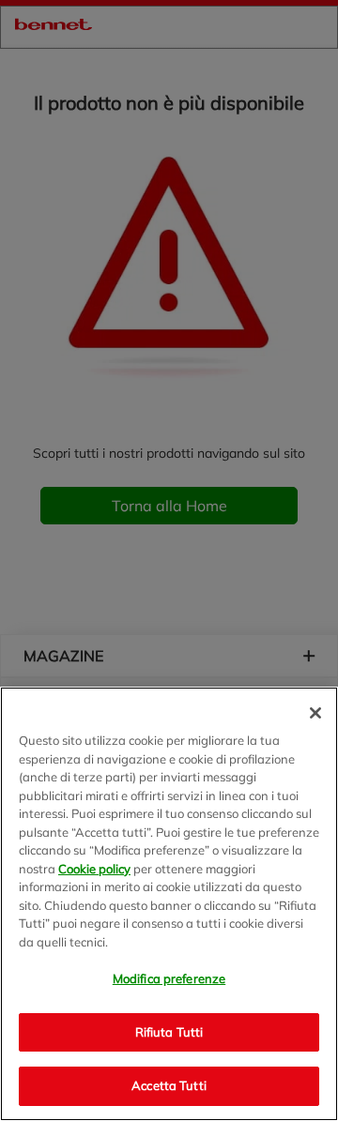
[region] (169, 904)
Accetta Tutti (169, 1085)
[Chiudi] (315, 713)
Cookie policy (94, 868)
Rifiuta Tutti (169, 1031)
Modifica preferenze (169, 978)
